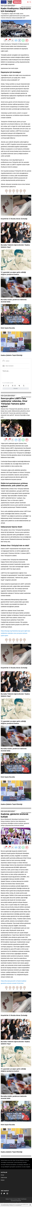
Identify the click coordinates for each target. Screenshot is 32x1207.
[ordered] (12, 386)
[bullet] (15, 386)
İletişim (2, 1180)
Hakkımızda (4, 1177)
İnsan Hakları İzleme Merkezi (7, 6)
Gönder (16, 388)
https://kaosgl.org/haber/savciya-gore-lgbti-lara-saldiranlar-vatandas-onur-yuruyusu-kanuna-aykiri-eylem (15, 633)
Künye (2, 1175)
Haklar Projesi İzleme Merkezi (8, 5)
